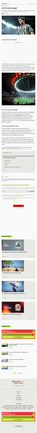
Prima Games (30, 405)
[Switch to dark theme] (32, 3)
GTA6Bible (29, 408)
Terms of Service (16, 337)
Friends (5, 164)
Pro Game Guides (6, 405)
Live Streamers (7, 162)
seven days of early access (26, 148)
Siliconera (4, 407)
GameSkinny (24, 407)
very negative (16, 120)
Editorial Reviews (7, 160)
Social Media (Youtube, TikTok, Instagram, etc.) (12, 167)
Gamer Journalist (18, 407)
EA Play (32, 137)
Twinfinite (12, 405)
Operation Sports (31, 407)
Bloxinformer (24, 408)
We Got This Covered (10, 407)
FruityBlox (19, 408)
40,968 (20, 373)
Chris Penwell (6, 13)
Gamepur (16, 405)
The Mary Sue (7, 408)
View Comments (18, 205)
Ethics (18, 393)
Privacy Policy (21, 337)
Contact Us (18, 395)
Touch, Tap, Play (14, 408)
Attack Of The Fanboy (23, 405)
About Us (18, 391)
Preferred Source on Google (19, 197)
